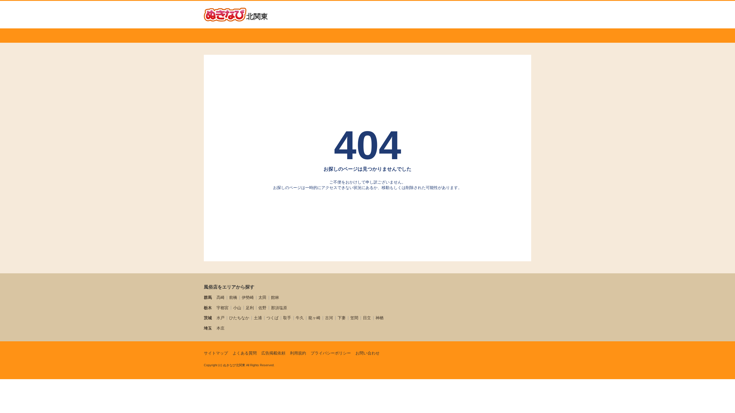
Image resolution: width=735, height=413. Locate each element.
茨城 (208, 317)
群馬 (208, 297)
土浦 (258, 317)
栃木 (208, 307)
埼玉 (208, 328)
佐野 (262, 307)
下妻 (342, 317)
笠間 (354, 317)
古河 (329, 317)
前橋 (233, 297)
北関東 (257, 16)
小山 (237, 307)
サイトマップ (216, 353)
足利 (250, 307)
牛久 (300, 317)
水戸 (220, 317)
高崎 (220, 297)
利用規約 (298, 353)
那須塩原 (279, 307)
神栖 (380, 317)
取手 (287, 317)
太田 (262, 297)
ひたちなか (239, 317)
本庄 (220, 328)
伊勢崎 (248, 297)
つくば (272, 317)
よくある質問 (245, 353)
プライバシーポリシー (331, 353)
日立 (367, 317)
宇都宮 (222, 307)
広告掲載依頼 (273, 353)
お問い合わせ (367, 353)
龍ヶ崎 (314, 317)
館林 (275, 297)
